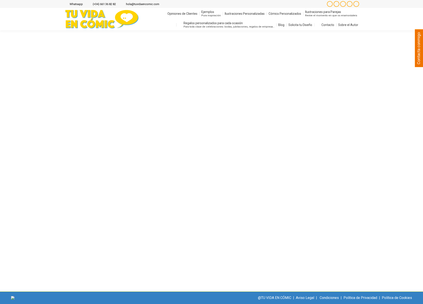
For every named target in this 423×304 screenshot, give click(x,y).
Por (197, 238)
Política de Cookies (397, 298)
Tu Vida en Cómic (174, 238)
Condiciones (329, 298)
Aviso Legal (305, 298)
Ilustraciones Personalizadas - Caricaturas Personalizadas (114, 238)
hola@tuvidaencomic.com (142, 4)
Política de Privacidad (360, 298)
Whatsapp (76, 4)
